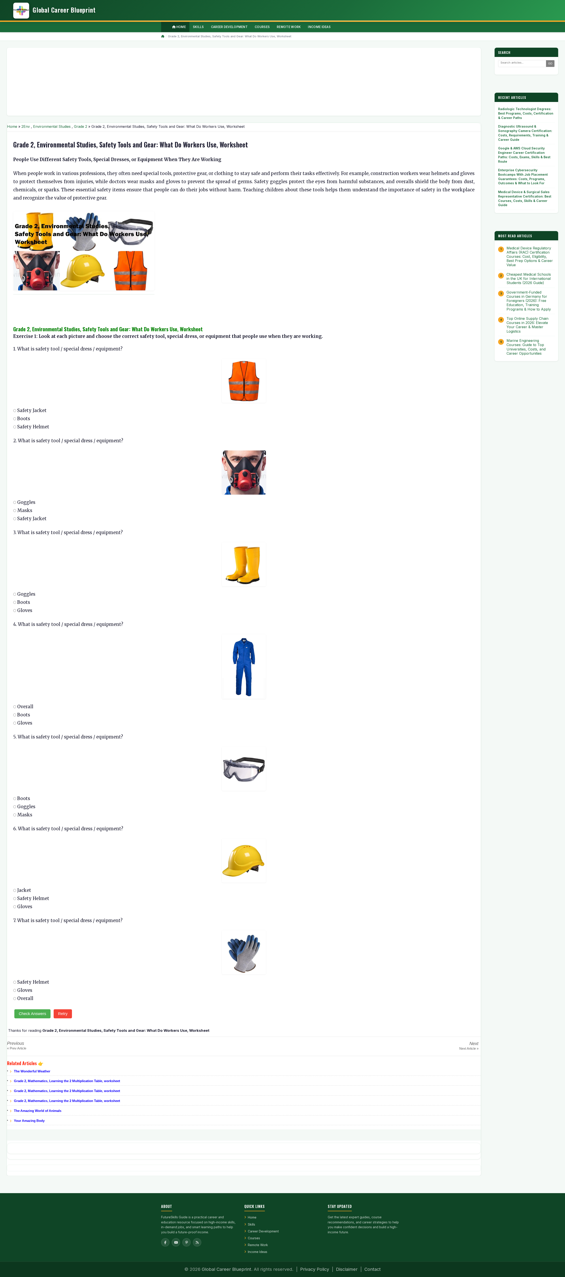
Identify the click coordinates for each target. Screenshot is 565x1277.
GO (550, 63)
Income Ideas (257, 1252)
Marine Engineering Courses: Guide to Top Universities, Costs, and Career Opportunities (526, 347)
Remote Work (258, 1245)
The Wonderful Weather (32, 1071)
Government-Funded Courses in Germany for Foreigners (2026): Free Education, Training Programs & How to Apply (529, 300)
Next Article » (468, 1048)
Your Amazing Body (29, 1121)
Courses (254, 1238)
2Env (25, 126)
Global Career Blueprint (226, 1269)
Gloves (24, 610)
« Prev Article (16, 1048)
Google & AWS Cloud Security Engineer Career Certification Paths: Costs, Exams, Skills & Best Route (524, 154)
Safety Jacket (31, 410)
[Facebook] (165, 1242)
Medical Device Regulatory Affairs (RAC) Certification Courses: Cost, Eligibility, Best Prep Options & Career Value (530, 256)
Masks (24, 510)
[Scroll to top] (555, 1268)
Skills (251, 1224)
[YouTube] (176, 1242)
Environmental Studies (52, 126)
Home (180, 27)
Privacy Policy (314, 1269)
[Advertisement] (142, 82)
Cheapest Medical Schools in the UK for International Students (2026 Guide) (529, 278)
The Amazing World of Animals (37, 1111)
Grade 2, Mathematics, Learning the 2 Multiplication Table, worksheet (67, 1081)
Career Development (263, 1231)
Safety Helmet (32, 426)
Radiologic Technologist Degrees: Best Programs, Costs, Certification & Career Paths (525, 113)
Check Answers (32, 1013)
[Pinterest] (186, 1242)
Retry (63, 1013)
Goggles (25, 502)
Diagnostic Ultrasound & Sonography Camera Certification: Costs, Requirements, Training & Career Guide (525, 132)
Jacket (23, 890)
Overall (24, 706)
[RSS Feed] (197, 1242)
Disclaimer (347, 1269)
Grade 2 (80, 126)
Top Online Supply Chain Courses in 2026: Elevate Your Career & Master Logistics (527, 324)
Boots (23, 418)
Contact (372, 1269)
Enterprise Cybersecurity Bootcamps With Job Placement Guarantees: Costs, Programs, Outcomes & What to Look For (523, 176)
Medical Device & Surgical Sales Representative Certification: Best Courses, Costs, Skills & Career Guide (524, 198)
